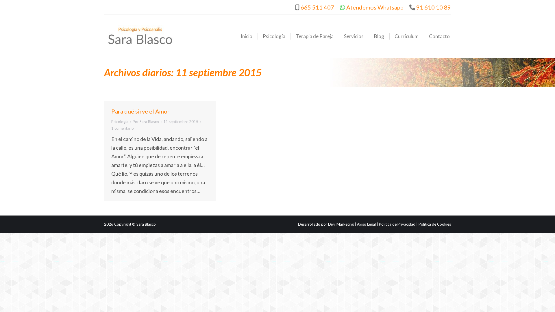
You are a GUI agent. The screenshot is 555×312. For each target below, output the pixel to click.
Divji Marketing (341, 224)
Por (146, 121)
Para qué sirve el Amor (140, 111)
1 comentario (122, 128)
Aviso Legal (366, 224)
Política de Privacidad (397, 224)
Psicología (119, 121)
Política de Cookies (435, 224)
